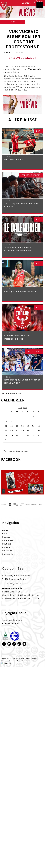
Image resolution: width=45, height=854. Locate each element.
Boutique (6, 544)
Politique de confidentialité (20, 661)
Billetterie (27, 3)
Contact (6, 547)
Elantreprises (8, 554)
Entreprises (7, 540)
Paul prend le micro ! (14, 159)
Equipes (6, 537)
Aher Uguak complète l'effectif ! (20, 291)
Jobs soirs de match (12, 620)
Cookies (36, 661)
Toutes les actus (13, 393)
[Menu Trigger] (39, 5)
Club (4, 533)
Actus (5, 530)
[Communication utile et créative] (6, 663)
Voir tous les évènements (15, 451)
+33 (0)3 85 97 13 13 (17, 583)
